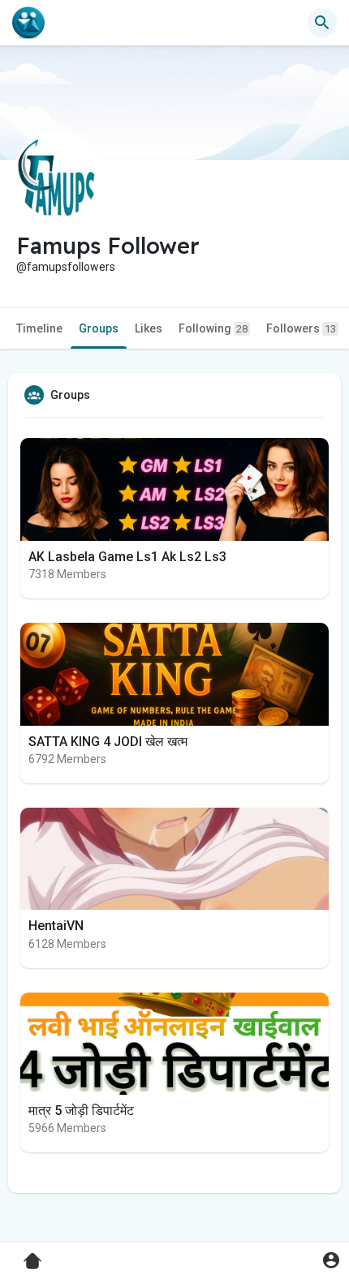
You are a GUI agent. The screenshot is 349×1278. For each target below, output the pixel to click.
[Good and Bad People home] (28, 22)
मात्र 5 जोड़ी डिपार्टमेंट (81, 1110)
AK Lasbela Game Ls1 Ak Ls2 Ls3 (127, 556)
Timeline (39, 328)
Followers (301, 328)
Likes (148, 328)
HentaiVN (56, 925)
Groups (98, 328)
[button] (330, 1260)
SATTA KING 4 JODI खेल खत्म (107, 741)
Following (213, 328)
